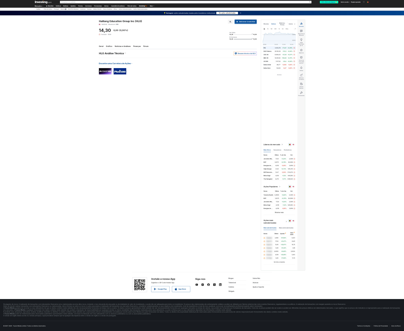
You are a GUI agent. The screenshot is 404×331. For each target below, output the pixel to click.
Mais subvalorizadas (270, 228)
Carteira (231, 287)
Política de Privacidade (381, 326)
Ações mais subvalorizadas (270, 221)
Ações (38, 9)
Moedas (266, 24)
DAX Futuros (267, 51)
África (115, 9)
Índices (273, 24)
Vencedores (277, 150)
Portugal (56, 9)
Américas (83, 9)
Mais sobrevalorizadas (286, 228)
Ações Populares (271, 187)
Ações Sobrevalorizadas (140, 9)
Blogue (231, 278)
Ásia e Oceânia (107, 9)
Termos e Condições (363, 326)
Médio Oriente (97, 9)
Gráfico (109, 46)
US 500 (266, 61)
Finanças (137, 46)
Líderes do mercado (272, 144)
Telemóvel (232, 282)
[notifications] (364, 2)
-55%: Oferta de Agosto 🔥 (329, 2)
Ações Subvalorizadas (125, 9)
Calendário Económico (118, 6)
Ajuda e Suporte (258, 287)
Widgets (231, 291)
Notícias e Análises (123, 46)
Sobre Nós (256, 278)
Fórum (145, 46)
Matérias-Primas (282, 24)
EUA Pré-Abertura (73, 9)
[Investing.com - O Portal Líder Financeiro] (43, 2)
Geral (101, 46)
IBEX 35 (266, 58)
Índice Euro (267, 68)
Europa (89, 9)
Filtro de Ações (131, 6)
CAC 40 (266, 54)
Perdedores (288, 150)
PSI (265, 48)
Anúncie (255, 282)
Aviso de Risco (396, 326)
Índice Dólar (267, 64)
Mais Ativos (267, 150)
